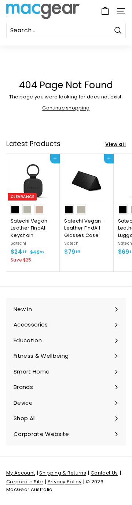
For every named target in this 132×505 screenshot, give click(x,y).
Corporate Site (24, 481)
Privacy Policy (65, 481)
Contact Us (104, 472)
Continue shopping (66, 107)
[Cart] (105, 11)
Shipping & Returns (62, 472)
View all (115, 144)
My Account (20, 472)
